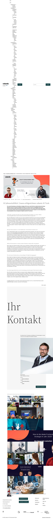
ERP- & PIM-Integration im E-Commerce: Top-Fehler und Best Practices (17, 474)
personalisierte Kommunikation (18, 232)
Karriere (44, 505)
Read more (38, 427)
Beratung (24, 199)
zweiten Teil (10, 280)
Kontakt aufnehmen (41, 386)
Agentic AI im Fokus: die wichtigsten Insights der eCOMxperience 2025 (17, 405)
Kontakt (20, 84)
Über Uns (44, 501)
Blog (43, 503)
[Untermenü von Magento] (14, 88)
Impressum (44, 517)
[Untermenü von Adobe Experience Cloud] (13, 110)
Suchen (48, 84)
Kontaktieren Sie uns (23, 498)
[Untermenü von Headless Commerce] (13, 62)
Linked (23, 383)
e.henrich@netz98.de (25, 381)
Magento (36, 504)
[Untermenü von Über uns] (14, 156)
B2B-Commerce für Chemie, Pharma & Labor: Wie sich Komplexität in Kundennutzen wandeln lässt (20, 394)
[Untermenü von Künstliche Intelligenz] (13, 66)
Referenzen (37, 498)
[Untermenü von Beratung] (14, 8)
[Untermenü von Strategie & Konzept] (15, 10)
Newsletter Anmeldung (24, 501)
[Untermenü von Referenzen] (15, 4)
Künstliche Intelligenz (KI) (10, 173)
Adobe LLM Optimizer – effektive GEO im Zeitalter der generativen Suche (17, 451)
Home (4, 173)
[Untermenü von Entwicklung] (15, 42)
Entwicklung (37, 502)
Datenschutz (48, 517)
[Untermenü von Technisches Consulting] (13, 18)
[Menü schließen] (10, 2)
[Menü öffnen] (10, 0)
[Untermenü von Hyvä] (14, 97)
